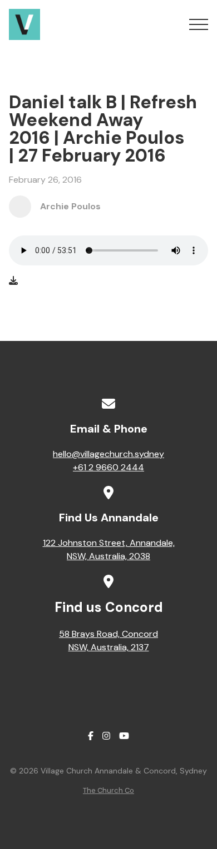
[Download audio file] (13, 281)
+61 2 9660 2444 (108, 467)
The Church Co (108, 790)
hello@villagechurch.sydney (108, 454)
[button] (198, 24)
